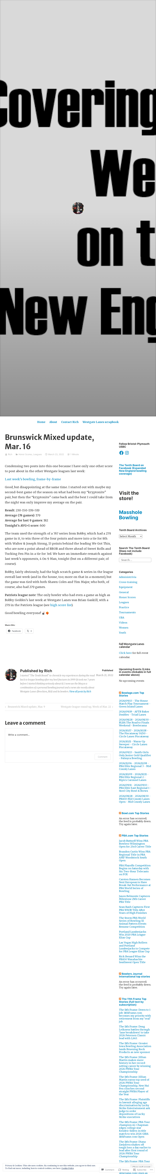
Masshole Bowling (130, 514)
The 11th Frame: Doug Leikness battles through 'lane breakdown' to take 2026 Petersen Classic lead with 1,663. (134, 1032)
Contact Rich (70, 422)
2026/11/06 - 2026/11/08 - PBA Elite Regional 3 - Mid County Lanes (135, 766)
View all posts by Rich (80, 691)
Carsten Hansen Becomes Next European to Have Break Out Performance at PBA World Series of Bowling (135, 885)
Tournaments (127, 612)
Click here (125, 652)
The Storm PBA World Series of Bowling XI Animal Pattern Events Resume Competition (132, 922)
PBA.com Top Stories (135, 835)
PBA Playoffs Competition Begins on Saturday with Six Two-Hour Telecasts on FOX (135, 870)
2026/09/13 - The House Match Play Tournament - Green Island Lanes (134, 703)
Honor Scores (25, 454)
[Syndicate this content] (120, 692)
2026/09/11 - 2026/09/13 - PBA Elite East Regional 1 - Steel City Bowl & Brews (135, 787)
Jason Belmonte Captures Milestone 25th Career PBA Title (134, 899)
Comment (102, 756)
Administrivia (127, 577)
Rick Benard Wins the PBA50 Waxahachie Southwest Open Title (132, 959)
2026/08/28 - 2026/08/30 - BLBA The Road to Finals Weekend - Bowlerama (135, 722)
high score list (60, 605)
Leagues (37, 454)
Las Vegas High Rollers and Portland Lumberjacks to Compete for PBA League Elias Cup (134, 947)
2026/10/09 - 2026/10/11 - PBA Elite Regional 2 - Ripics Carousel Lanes (134, 777)
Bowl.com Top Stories (135, 813)
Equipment (126, 587)
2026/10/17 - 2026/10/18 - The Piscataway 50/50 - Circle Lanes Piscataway (134, 733)
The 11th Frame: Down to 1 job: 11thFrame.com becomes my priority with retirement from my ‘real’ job (135, 1015)
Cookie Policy (67, 1168)
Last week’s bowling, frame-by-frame (33, 479)
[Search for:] (135, 559)
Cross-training (128, 582)
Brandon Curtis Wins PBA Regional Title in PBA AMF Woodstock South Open (134, 856)
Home (41, 422)
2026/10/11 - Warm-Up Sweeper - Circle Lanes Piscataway (133, 744)
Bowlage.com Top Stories (131, 694)
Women (123, 627)
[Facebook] (121, 452)
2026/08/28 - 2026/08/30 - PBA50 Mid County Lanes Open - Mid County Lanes (135, 798)
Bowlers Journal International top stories (134, 975)
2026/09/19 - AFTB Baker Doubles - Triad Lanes (134, 713)
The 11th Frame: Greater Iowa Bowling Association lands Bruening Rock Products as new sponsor (135, 1048)
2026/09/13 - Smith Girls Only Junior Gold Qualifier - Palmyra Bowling (135, 755)
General (124, 592)
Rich (10, 454)
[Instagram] (126, 452)
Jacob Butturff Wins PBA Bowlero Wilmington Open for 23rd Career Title (135, 843)
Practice (124, 607)
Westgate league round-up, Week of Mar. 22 (86, 707)
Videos (123, 622)
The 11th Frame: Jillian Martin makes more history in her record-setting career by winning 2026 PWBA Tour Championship (135, 1064)
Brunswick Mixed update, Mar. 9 (24, 707)
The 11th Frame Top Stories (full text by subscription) (132, 1001)
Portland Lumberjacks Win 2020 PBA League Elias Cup (132, 934)
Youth (122, 632)
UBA (121, 617)
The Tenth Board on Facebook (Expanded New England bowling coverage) (133, 469)
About (53, 422)
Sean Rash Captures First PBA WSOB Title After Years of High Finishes (134, 909)
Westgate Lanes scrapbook (101, 422)
